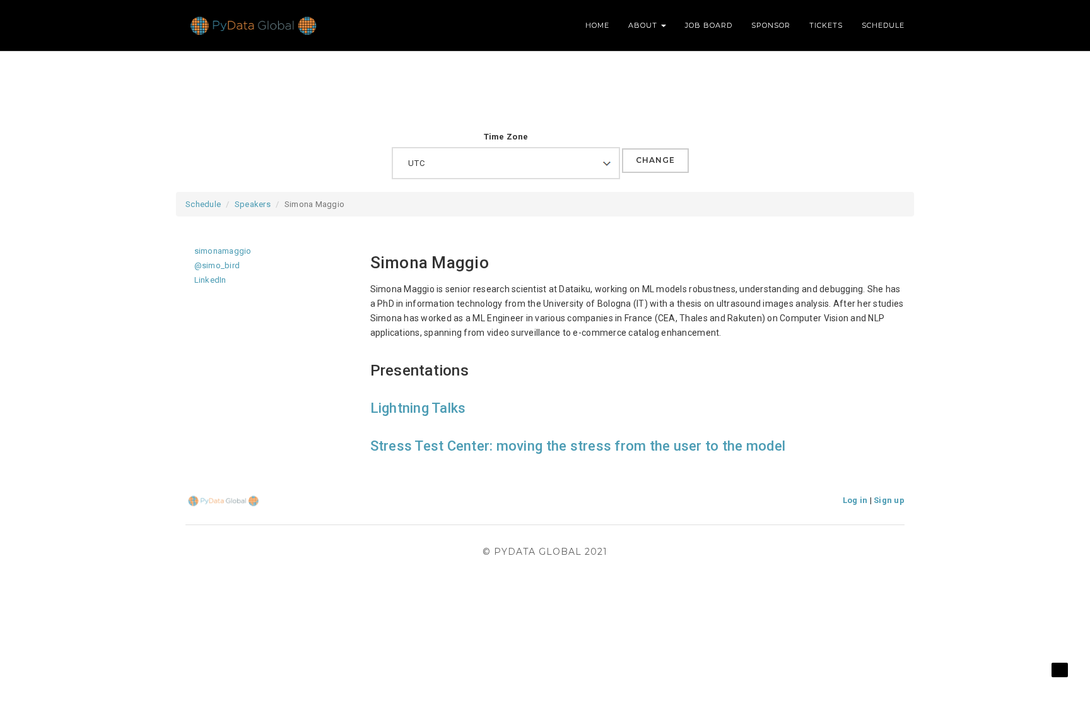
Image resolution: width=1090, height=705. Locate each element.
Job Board (708, 25)
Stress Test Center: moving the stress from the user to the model (578, 446)
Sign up (889, 500)
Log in (855, 500)
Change (655, 160)
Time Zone (506, 136)
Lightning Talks (418, 408)
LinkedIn (209, 280)
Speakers (253, 204)
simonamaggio (221, 251)
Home (597, 25)
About (644, 25)
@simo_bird (216, 265)
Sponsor (770, 25)
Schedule (883, 25)
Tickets (826, 25)
